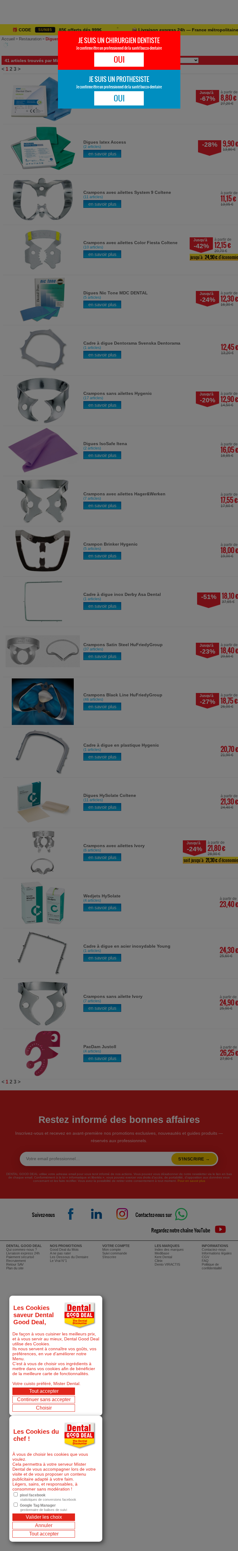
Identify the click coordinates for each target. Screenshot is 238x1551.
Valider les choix (44, 1517)
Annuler (43, 1525)
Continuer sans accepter (44, 1399)
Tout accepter (44, 1391)
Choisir (44, 1407)
